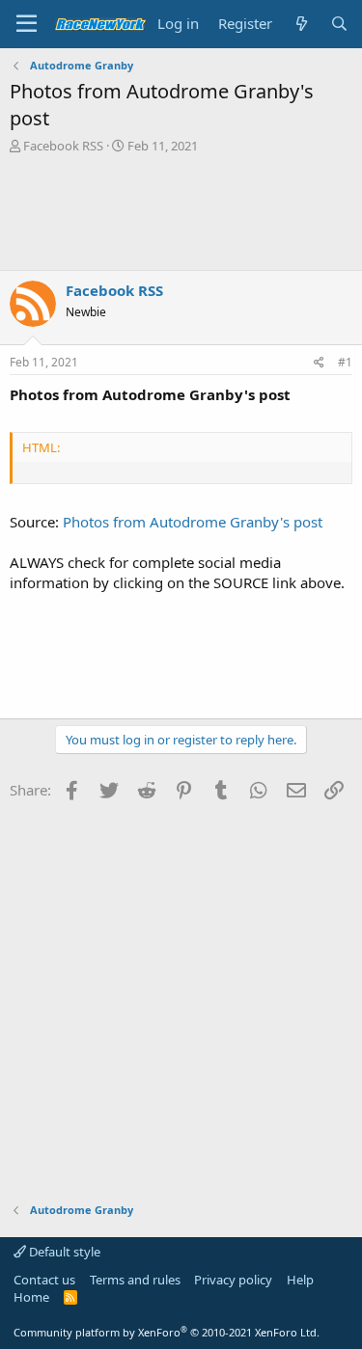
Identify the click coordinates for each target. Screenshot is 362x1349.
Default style (63, 1251)
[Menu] (26, 24)
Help (300, 1279)
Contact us (44, 1279)
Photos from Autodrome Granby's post (192, 521)
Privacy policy (233, 1279)
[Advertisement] (181, 212)
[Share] (319, 363)
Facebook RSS (63, 145)
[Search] (339, 23)
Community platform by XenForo (167, 1332)
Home (31, 1297)
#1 (345, 362)
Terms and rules (135, 1279)
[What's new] (301, 23)
